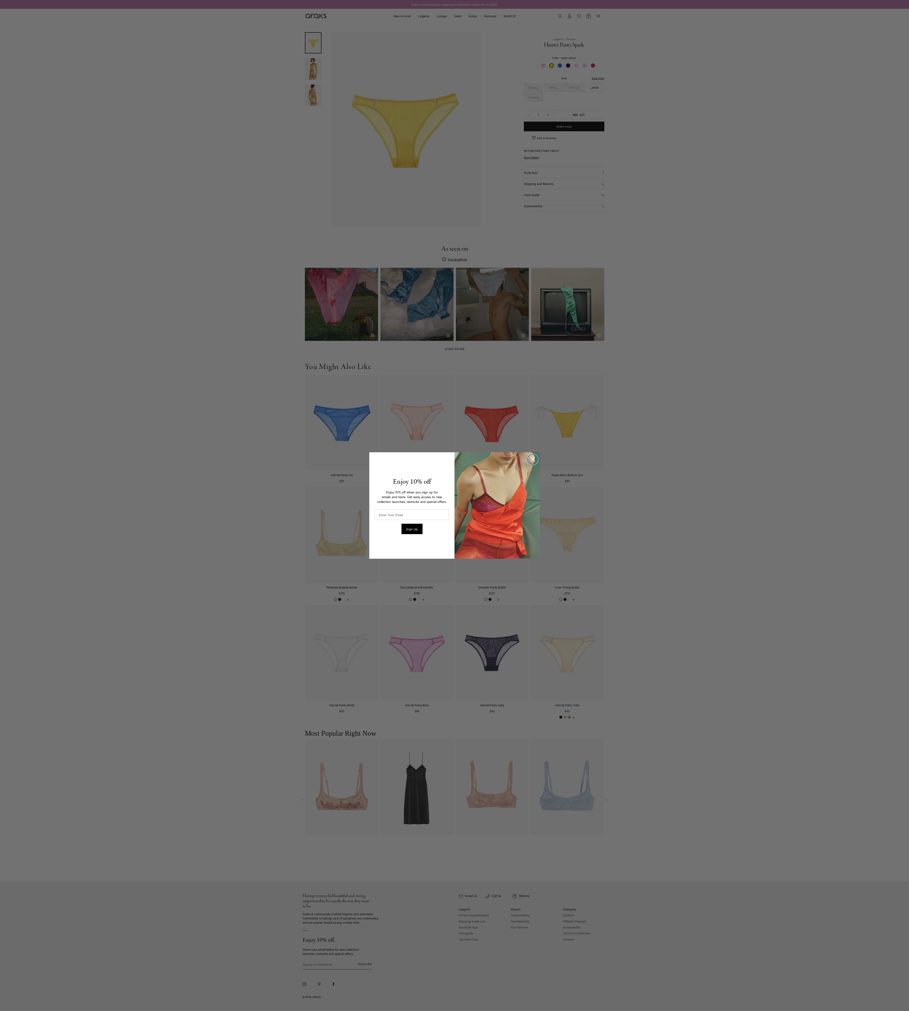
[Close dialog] (532, 459)
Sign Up (412, 529)
